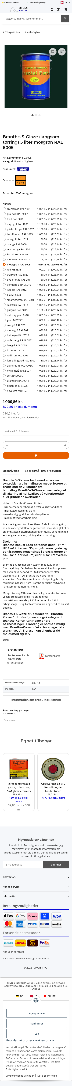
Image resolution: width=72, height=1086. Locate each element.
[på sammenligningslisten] (53, 52)
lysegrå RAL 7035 (38, 345)
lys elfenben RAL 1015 (38, 234)
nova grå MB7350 (38, 391)
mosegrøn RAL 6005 (38, 264)
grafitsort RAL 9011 (38, 380)
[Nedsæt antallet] (7, 445)
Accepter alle (37, 1013)
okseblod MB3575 (38, 385)
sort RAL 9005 (38, 375)
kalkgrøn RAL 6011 (38, 305)
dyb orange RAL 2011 (38, 279)
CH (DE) (52, 996)
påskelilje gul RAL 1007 (38, 229)
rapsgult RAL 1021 (38, 239)
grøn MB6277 (38, 320)
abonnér (56, 864)
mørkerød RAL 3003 (38, 259)
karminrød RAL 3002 (38, 254)
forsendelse (43, 958)
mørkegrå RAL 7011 (38, 330)
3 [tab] (39, 115)
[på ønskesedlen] (62, 52)
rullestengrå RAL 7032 (38, 340)
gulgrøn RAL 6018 (38, 310)
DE (21, 996)
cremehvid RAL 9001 (38, 209)
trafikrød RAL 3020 (38, 274)
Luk (37, 1033)
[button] (52, 9)
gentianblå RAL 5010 (38, 284)
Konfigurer (36, 1023)
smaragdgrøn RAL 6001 (38, 300)
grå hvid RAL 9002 (38, 214)
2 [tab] (36, 115)
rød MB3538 (38, 269)
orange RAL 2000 (38, 244)
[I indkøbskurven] (5, 43)
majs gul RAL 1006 (38, 224)
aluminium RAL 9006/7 (38, 365)
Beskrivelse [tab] (11, 470)
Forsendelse (33, 417)
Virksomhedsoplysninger (20, 1075)
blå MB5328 (38, 294)
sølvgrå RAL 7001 (38, 325)
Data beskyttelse (47, 1075)
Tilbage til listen (13, 32)
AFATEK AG (40, 967)
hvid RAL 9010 (38, 219)
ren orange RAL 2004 (38, 249)
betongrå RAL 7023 (38, 335)
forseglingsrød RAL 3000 (38, 360)
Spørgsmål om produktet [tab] (43, 470)
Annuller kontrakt (13, 951)
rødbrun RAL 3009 (38, 355)
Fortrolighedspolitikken (37, 845)
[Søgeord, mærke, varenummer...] (65, 18)
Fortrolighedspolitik (16, 1069)
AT (35, 996)
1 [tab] (32, 115)
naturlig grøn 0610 (38, 315)
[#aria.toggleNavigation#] (4, 7)
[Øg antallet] (65, 445)
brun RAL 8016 (38, 350)
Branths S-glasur (24, 161)
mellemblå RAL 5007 (38, 370)
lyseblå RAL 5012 (38, 289)
